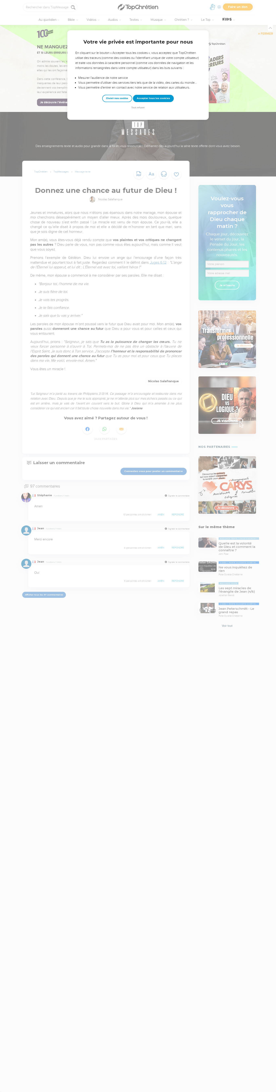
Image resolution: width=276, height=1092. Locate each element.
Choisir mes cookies (117, 98)
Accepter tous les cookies (153, 98)
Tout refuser (138, 107)
